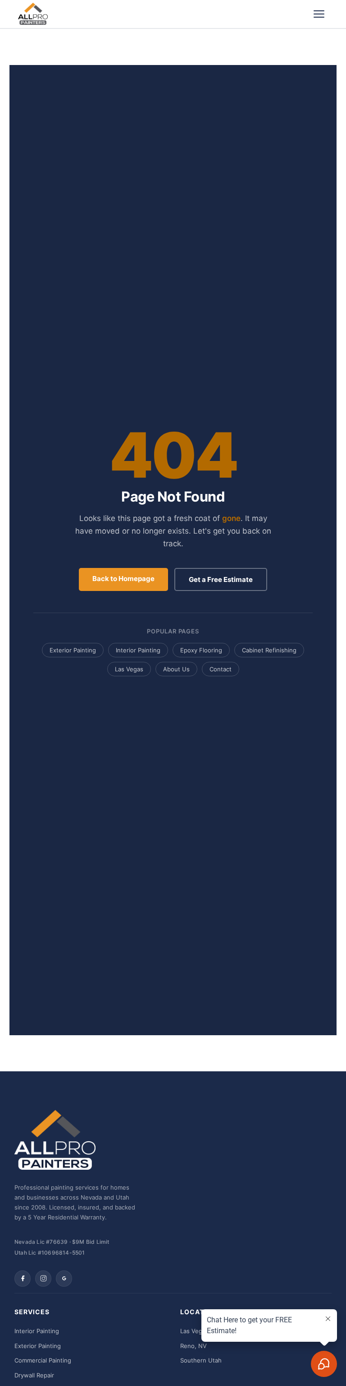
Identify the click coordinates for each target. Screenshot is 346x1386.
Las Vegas (129, 669)
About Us (176, 669)
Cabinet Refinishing (269, 650)
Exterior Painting (73, 650)
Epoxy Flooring (201, 650)
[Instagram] (43, 1278)
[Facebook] (22, 1278)
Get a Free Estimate (221, 579)
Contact (220, 669)
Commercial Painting (42, 1360)
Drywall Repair (34, 1375)
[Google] (64, 1278)
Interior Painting (138, 650)
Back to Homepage (123, 578)
